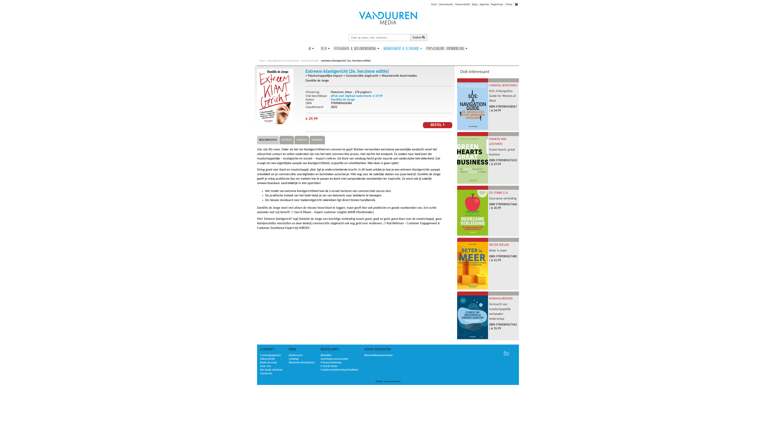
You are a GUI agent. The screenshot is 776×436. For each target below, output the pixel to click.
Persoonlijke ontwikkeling (445, 48)
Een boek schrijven (271, 369)
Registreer (497, 4)
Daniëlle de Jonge (317, 80)
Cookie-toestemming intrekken (339, 369)
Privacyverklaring (331, 362)
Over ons (265, 366)
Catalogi (293, 359)
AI (310, 48)
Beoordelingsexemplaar (378, 355)
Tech (324, 48)
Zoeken (417, 37)
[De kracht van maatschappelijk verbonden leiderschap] (472, 338)
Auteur (287, 139)
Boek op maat (268, 362)
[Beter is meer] (472, 288)
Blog (474, 4)
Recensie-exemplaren (302, 362)
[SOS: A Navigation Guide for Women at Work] (472, 129)
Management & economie (283, 60)
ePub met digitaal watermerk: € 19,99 (357, 96)
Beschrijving (268, 139)
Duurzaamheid (310, 60)
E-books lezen (329, 366)
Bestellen (326, 355)
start (262, 60)
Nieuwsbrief (462, 4)
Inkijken (317, 139)
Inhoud (301, 139)
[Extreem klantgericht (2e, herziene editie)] (275, 123)
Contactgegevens (270, 355)
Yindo (508, 4)
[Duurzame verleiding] (472, 234)
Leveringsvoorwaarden (334, 359)
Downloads (446, 4)
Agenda (484, 4)
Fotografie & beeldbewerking (355, 48)
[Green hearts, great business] (472, 182)
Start (434, 4)
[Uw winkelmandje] (516, 4)
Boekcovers (296, 355)
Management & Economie (401, 48)
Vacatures (266, 373)
